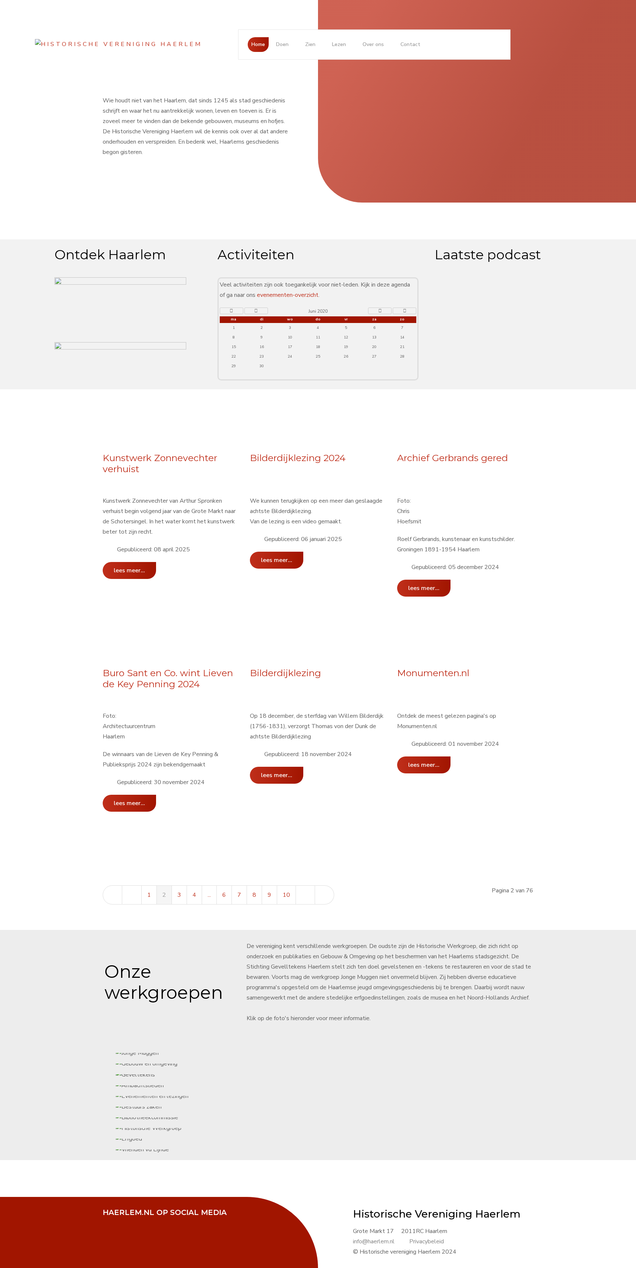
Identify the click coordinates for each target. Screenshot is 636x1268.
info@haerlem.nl (374, 1241)
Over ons (373, 44)
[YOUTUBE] (148, 1222)
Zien (310, 44)
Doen (282, 44)
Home (258, 44)
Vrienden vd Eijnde (330, 634)
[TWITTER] (130, 1222)
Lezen (339, 44)
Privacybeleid (426, 1241)
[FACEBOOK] (112, 1222)
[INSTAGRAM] (167, 1222)
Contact (410, 44)
